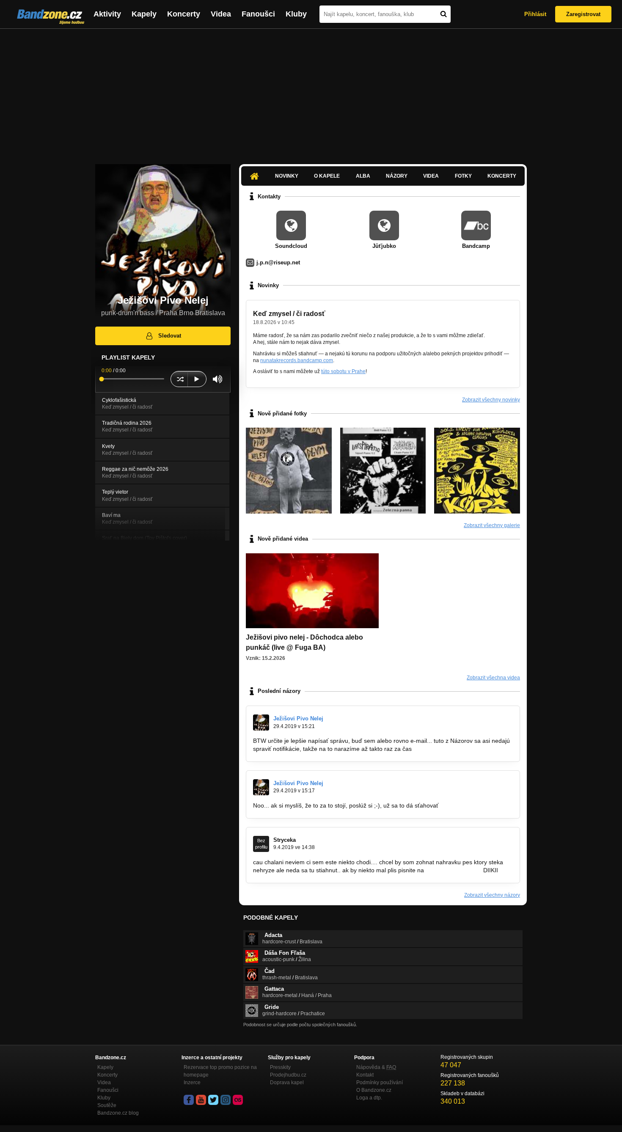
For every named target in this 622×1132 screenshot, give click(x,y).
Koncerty (183, 14)
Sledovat (169, 335)
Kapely (144, 14)
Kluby (296, 14)
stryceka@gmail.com (454, 870)
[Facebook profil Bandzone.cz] (189, 1100)
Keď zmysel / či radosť (289, 313)
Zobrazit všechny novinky (491, 400)
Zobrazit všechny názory (492, 895)
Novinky (286, 176)
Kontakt (365, 1075)
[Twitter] (213, 1100)
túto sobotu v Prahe (343, 371)
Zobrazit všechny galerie (492, 525)
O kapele (327, 176)
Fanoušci (258, 14)
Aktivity (107, 14)
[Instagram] (225, 1100)
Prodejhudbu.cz (288, 1075)
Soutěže (106, 1105)
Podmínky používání (379, 1082)
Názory (396, 176)
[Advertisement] (311, 92)
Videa (221, 14)
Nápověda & (376, 1067)
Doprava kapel (287, 1082)
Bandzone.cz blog (118, 1113)
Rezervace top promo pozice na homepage (220, 1071)
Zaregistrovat (583, 14)
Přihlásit (535, 14)
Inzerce (192, 1082)
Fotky (463, 176)
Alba (363, 176)
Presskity (280, 1067)
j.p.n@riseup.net (278, 262)
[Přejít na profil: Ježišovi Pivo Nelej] (261, 722)
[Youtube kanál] (201, 1100)
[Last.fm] (238, 1100)
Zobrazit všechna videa (493, 678)
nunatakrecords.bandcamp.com (296, 360)
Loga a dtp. (369, 1098)
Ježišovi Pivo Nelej (298, 718)
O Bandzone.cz (373, 1090)
